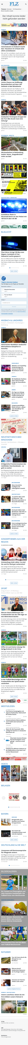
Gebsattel (11, 135)
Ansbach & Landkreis (12, 320)
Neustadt (3, 442)
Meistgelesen (8, 706)
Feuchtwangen (19, 323)
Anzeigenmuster (7, 1037)
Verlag (2, 1021)
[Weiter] (24, 798)
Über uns (8, 1023)
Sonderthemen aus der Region (13, 540)
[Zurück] (3, 798)
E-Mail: (3, 299)
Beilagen (5, 785)
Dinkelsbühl (10, 323)
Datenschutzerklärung (21, 311)
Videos (4, 764)
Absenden (14, 306)
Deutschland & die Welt (13, 845)
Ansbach (3, 29)
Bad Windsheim (5, 65)
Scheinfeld (4, 444)
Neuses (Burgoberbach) (7, 874)
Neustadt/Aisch (5, 197)
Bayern (4, 814)
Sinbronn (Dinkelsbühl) (7, 900)
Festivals (9, 9)
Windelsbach (15, 363)
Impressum (3, 1023)
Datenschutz (13, 1029)
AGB (2, 1027)
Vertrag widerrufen (21, 1030)
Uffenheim (21, 442)
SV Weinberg (14, 591)
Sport (4, 588)
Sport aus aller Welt (16, 593)
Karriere (12, 1023)
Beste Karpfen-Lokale (7, 11)
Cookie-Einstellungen (12, 1030)
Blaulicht (6, 232)
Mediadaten (4, 1035)
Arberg (14, 389)
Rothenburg (4, 135)
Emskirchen (13, 197)
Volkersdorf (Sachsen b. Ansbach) (13, 718)
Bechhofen (15, 403)
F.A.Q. (2, 1037)
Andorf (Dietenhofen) (14, 727)
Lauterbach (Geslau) (10, 709)
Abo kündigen (19, 1029)
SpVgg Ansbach (5, 591)
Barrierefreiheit (4, 1030)
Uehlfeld (3, 447)
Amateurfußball (5, 593)
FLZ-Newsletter (17, 9)
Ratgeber (6, 952)
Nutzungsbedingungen (6, 1029)
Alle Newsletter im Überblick (7, 313)
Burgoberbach (5, 925)
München (14, 817)
